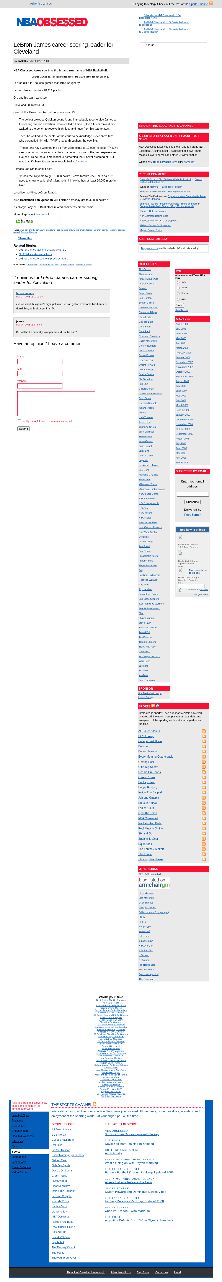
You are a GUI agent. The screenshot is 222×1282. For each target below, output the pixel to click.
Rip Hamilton (145, 589)
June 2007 (181, 391)
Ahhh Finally (113, 1153)
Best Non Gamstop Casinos (111, 1029)
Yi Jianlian (144, 670)
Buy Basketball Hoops (150, 693)
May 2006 (181, 453)
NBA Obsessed (148, 818)
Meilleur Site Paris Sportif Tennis (111, 1075)
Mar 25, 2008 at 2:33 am (29, 324)
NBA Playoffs (145, 513)
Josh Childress (147, 431)
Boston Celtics (146, 302)
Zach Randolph (147, 680)
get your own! (201, 594)
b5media (189, 162)
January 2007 (183, 414)
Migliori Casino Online (151, 230)
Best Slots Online (111, 1048)
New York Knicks (148, 532)
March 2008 (182, 348)
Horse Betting (145, 697)
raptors (113, 230)
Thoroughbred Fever (150, 859)
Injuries (142, 412)
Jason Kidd (144, 422)
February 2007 (183, 410)
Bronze (185, 293)
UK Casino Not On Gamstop (111, 1024)
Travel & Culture (21, 1167)
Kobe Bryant (145, 446)
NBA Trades (145, 517)
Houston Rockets (148, 403)
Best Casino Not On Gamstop (111, 1000)
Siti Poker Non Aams (111, 1096)
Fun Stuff (143, 384)
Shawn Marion (146, 618)
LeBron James (101, 230)
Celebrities (18, 1125)
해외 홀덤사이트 (111, 1002)
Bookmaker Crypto (111, 1072)
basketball (42, 214)
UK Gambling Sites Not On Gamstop (111, 1034)
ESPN (142, 917)
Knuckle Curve (147, 803)
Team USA (144, 632)
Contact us (161, 1272)
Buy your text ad (149, 248)
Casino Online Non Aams (111, 1043)
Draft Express (146, 902)
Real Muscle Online (150, 828)
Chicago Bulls (146, 321)
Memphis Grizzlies (148, 474)
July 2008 (181, 328)
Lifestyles (17, 1141)
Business (17, 1120)
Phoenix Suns (146, 560)
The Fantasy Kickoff (151, 849)
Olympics (144, 536)
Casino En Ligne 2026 (111, 1079)
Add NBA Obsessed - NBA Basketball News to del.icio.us (164, 23)
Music (15, 1146)
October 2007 (183, 371)
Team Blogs (19, 1156)
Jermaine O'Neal (147, 427)
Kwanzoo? (144, 931)
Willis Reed (144, 661)
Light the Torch (147, 813)
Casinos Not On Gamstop (153, 211)
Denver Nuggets (147, 345)
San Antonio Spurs (148, 594)
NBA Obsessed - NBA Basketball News (61, 20)
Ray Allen (144, 584)
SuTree (204, 589)
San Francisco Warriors (151, 603)
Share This (25, 238)
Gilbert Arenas (146, 388)
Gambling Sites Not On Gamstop (111, 1027)
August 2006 (182, 438)
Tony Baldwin (147, 191)
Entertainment (20, 1130)
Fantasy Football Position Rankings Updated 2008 (139, 1172)
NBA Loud (144, 955)
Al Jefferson (145, 269)
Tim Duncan (145, 637)
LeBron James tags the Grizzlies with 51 (42, 249)
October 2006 (183, 429)
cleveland (51, 230)
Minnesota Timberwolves (152, 489)
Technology (19, 1162)
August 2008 (182, 324)
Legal (177, 1272)
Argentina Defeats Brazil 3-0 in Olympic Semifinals (139, 1220)
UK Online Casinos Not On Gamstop (111, 1015)
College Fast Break (150, 741)
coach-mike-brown (66, 230)
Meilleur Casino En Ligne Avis (155, 225)
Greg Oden (145, 398)
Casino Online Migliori (111, 1008)
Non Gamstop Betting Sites (154, 216)
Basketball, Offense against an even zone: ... (188, 563)
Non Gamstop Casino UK (111, 1036)
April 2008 (181, 343)
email (175, 162)
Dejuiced (143, 746)
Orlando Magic (146, 541)
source (82, 161)
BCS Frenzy (146, 736)
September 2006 (184, 434)
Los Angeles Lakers (149, 465)
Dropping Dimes (147, 907)
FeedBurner (192, 514)
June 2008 (181, 333)
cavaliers (40, 230)
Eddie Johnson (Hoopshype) (154, 912)
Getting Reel (146, 761)
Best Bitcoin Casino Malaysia (111, 1094)
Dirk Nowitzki (146, 360)
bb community (25, 293)
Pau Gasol (144, 546)
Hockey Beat (146, 782)
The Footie (145, 854)
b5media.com (19, 4)
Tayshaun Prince (148, 627)
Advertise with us (41, 3)
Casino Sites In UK (111, 1046)
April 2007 (181, 400)
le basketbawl (146, 941)
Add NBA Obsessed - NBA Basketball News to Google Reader (164, 30)
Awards (143, 288)
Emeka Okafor (146, 374)
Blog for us (143, 1272)
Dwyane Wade (146, 369)
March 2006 (182, 462)
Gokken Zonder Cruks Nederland (111, 1010)
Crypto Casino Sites (111, 1091)
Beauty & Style (20, 1115)
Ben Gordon (145, 298)
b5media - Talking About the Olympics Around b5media (168, 203)
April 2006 (181, 457)
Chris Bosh (32, 264)
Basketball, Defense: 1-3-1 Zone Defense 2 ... (188, 547)
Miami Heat (144, 479)
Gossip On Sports (149, 772)
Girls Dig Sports (148, 766)
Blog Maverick (146, 898)
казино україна (111, 1077)
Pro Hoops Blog (147, 964)
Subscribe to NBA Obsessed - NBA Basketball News (160, 16)
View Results (181, 310)
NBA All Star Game (148, 493)
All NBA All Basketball (150, 874)
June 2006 (181, 448)
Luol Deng (144, 470)
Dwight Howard (147, 364)
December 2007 (184, 362)
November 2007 (184, 367)
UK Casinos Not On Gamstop (111, 1053)
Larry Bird (144, 450)
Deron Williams (146, 350)
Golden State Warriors (150, 393)
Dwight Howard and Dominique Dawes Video (135, 1191)
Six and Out (145, 833)
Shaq (141, 613)
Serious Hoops (146, 969)
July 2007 (181, 386)
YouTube (143, 675)
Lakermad (144, 936)
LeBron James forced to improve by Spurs (43, 258)
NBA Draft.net (146, 945)
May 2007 (181, 395)
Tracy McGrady (147, 646)
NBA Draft (144, 508)
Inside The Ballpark (150, 792)
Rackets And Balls (150, 823)
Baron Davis (145, 293)
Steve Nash (145, 622)
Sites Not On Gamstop (111, 1039)
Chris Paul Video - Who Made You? (129, 1211)
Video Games (20, 1172)
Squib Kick (145, 844)
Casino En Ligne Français (111, 1086)
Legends (143, 460)
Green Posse (146, 777)
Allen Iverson (145, 274)
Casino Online (111, 1067)
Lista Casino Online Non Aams (111, 1060)
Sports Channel (199, 4)
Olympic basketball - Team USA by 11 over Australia (167, 206)
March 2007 (182, 405)
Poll (140, 570)
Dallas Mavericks (148, 341)
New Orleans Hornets (150, 527)
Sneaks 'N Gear (148, 838)
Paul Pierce (145, 551)
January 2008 (183, 357)
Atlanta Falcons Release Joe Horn (128, 1182)
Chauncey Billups (148, 312)
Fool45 (142, 921)
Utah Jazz (144, 651)
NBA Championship (149, 503)
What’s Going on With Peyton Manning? (132, 1163)
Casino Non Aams (111, 1084)
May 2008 (181, 338)
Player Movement (148, 565)
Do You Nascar (147, 751)
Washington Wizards (149, 656)
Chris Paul (144, 331)
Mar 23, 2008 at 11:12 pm (29, 296)
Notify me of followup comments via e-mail (47, 421)
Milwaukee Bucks (148, 484)
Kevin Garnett (146, 441)
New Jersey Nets (148, 522)
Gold (183, 282)
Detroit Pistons (146, 355)
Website (22, 381)
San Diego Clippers (149, 599)
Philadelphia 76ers (148, 556)
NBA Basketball (147, 498)
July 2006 (181, 443)
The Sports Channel (71, 1104)
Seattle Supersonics (149, 608)
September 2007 (184, 376)
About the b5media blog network (86, 1272)
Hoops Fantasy (147, 787)
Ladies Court (146, 808)
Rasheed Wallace (148, 579)
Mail (19, 368)
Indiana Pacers (147, 407)
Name (20, 356)
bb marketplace (147, 893)
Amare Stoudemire (148, 279)
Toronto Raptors (29, 232)
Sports (16, 1151)
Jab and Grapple (148, 797)
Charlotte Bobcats (148, 307)
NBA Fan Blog (146, 950)
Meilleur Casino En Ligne (111, 1020)
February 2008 (183, 352)
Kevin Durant (145, 436)
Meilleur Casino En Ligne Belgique (111, 1065)
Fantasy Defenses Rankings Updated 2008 (134, 1201)
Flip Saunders (146, 379)
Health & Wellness (23, 1136)
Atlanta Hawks (146, 283)
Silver (184, 287)
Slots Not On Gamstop (111, 1022)
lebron (89, 230)
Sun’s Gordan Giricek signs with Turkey (132, 1134)
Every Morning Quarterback (155, 756)
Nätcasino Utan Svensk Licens (111, 1005)
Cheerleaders (146, 317)
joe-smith (80, 230)
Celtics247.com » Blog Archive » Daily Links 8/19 (165, 179)
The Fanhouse (146, 979)
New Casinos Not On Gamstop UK (158, 220)
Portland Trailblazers (149, 575)
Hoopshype (145, 926)
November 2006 (184, 424)
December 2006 (184, 419)
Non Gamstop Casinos (111, 1058)
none (184, 298)
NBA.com (144, 960)
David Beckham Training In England (129, 1143)
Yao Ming (143, 665)
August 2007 (182, 381)
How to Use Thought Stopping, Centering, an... (188, 580)
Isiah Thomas (146, 417)
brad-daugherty (27, 230)
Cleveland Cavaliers (49, 264)
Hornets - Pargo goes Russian (166, 186)
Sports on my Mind (148, 974)
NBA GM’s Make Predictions (35, 254)
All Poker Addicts (149, 731)
